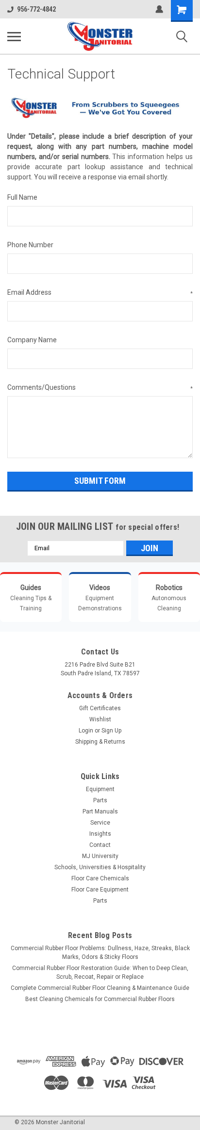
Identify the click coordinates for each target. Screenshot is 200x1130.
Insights (100, 833)
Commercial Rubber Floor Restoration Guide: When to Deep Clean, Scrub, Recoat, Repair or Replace (100, 972)
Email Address (100, 292)
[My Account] (159, 9)
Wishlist (100, 719)
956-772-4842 (36, 9)
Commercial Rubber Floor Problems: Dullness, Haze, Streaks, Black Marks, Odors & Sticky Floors (100, 952)
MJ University (100, 856)
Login (86, 730)
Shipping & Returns (100, 741)
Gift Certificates (100, 708)
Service (100, 822)
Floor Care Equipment (100, 889)
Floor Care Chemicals (100, 878)
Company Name (32, 340)
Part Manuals (100, 811)
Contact (100, 845)
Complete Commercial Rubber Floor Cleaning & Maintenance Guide (100, 988)
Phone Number (30, 245)
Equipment (100, 789)
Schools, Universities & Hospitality (100, 867)
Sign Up (111, 730)
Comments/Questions (100, 387)
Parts (100, 800)
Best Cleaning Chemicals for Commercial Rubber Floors (100, 999)
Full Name (22, 197)
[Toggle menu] (14, 36)
